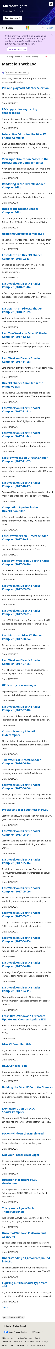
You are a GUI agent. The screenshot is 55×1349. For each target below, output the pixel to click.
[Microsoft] (27, 28)
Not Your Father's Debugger (20, 1155)
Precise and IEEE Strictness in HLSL (25, 809)
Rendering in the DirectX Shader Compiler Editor (23, 185)
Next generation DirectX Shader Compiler (18, 1110)
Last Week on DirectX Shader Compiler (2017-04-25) (21, 939)
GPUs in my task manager (19, 685)
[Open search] (43, 28)
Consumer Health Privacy (36, 1341)
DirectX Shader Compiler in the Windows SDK (22, 384)
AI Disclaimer (7, 1338)
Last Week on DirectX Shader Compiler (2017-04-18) (21, 964)
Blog (36, 1338)
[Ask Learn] (46, 57)
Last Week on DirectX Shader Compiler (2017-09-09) (21, 587)
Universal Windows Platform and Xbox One (24, 1234)
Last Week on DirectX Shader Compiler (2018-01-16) (21, 285)
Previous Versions (24, 1338)
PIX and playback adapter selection (25, 88)
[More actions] (50, 57)
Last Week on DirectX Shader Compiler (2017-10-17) (21, 484)
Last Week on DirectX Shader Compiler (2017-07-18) (21, 708)
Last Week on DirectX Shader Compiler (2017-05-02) (21, 914)
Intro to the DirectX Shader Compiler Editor (20, 210)
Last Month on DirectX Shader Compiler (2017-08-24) (22, 637)
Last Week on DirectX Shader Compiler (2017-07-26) (21, 662)
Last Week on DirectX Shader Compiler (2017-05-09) (21, 889)
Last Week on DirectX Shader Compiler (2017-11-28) (21, 359)
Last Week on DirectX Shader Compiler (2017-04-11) (21, 989)
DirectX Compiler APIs (16, 1044)
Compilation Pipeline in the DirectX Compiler (20, 509)
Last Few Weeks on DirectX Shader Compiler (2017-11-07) (25, 459)
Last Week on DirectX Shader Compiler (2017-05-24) (21, 832)
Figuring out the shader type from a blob (24, 1284)
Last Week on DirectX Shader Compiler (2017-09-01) (21, 612)
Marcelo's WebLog (30, 56)
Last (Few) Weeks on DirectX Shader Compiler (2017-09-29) (26, 562)
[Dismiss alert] (51, 4)
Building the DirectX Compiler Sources (27, 1087)
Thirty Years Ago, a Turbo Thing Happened (18, 1209)
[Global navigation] (2, 28)
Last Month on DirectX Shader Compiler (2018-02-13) (22, 256)
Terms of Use (7, 1345)
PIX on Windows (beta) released (23, 1133)
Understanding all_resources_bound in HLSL (26, 1259)
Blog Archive (14, 56)
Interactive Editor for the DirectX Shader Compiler (24, 135)
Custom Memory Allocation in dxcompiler (20, 733)
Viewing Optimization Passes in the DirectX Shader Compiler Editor (25, 160)
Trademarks (21, 1345)
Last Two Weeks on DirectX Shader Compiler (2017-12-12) (25, 335)
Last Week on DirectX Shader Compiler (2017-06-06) (21, 786)
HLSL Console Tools (14, 1065)
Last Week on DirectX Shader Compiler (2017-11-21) (21, 409)
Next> (5, 1307)
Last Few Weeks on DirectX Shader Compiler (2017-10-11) (25, 537)
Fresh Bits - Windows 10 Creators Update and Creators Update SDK (24, 1017)
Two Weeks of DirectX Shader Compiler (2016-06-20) (21, 761)
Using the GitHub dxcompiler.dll (23, 233)
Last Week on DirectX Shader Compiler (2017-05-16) (21, 861)
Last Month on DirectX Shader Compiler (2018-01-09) (22, 310)
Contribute (6, 1341)
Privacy (17, 1341)
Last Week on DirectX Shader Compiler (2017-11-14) (21, 434)
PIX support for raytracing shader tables (19, 111)
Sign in (50, 28)
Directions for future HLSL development (19, 1181)
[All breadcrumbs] (4, 57)
